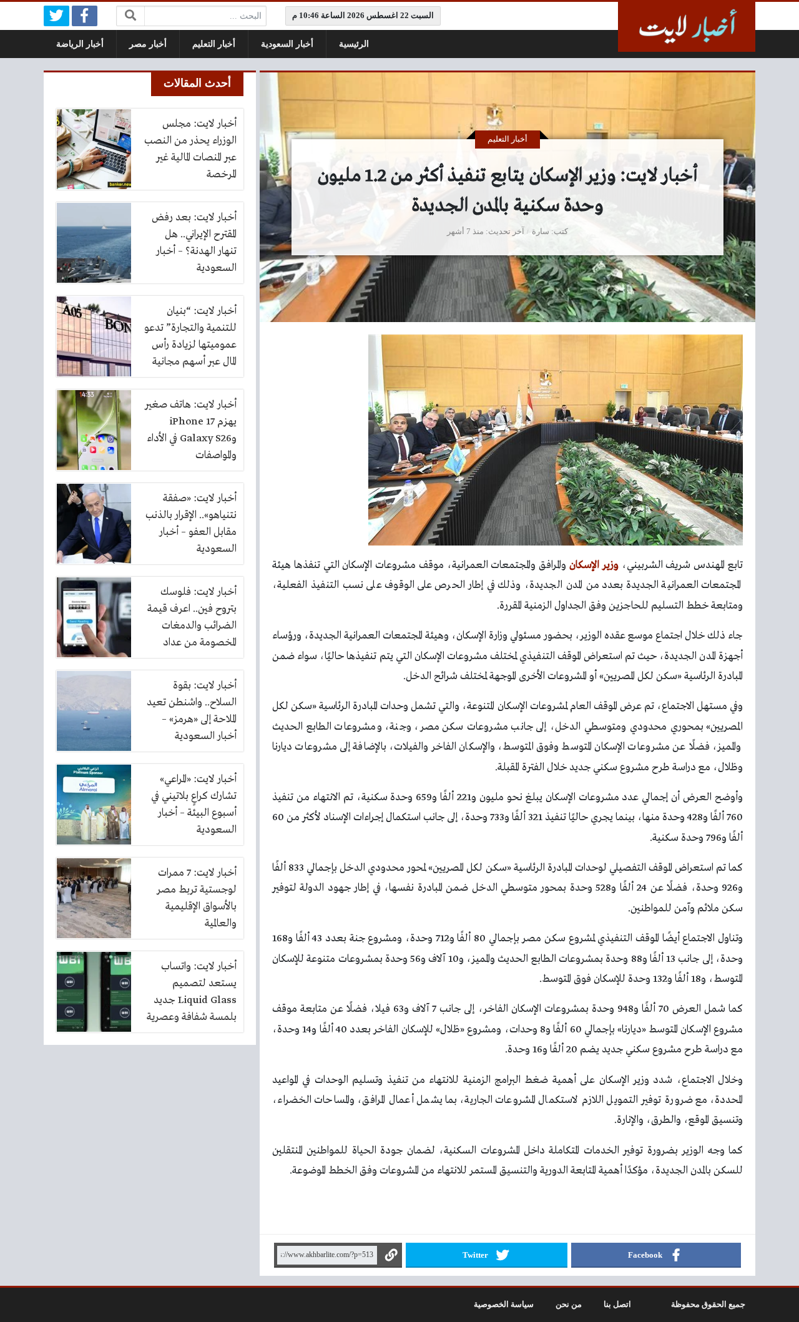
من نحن (569, 1304)
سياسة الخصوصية (504, 1304)
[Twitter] (56, 16)
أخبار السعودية (287, 44)
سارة (540, 231)
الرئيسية (354, 44)
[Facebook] (84, 16)
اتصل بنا (617, 1304)
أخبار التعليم (213, 44)
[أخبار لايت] (686, 27)
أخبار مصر (148, 44)
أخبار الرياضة (80, 44)
